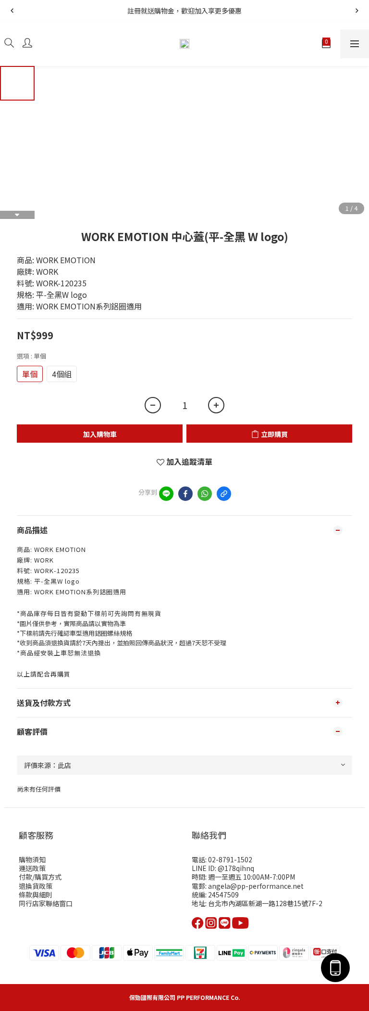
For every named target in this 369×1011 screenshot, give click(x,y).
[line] (166, 493)
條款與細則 (35, 894)
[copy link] (224, 493)
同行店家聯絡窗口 (46, 903)
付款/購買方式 (40, 877)
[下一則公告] (357, 10)
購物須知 (32, 859)
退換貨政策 (35, 886)
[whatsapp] (204, 493)
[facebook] (185, 493)
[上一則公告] (12, 10)
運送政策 (32, 868)
